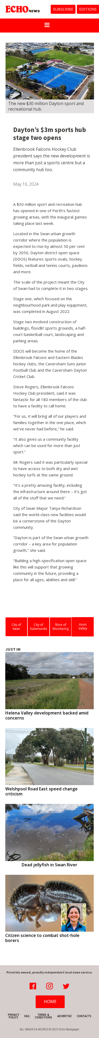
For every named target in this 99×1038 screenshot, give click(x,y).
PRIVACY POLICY (13, 1016)
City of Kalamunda (38, 627)
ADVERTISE (64, 1016)
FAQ (27, 1016)
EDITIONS (88, 9)
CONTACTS (84, 1016)
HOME (50, 1001)
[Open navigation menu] (47, 25)
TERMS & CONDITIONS (43, 1016)
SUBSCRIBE (63, 9)
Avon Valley (82, 626)
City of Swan (16, 627)
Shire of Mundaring (61, 627)
